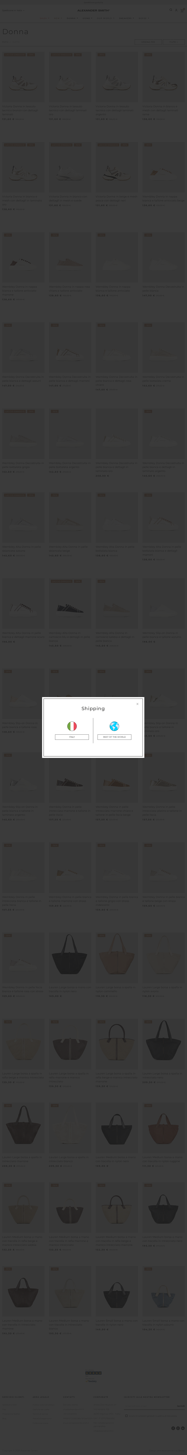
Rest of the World (114, 737)
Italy (72, 737)
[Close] (137, 704)
